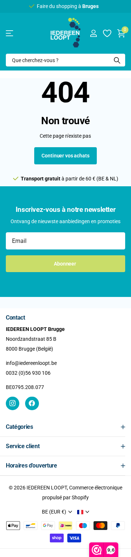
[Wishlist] (107, 33)
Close (65, 426)
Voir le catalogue (10, 33)
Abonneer (65, 264)
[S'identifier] (93, 33)
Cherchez (117, 60)
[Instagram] (12, 403)
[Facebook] (32, 403)
